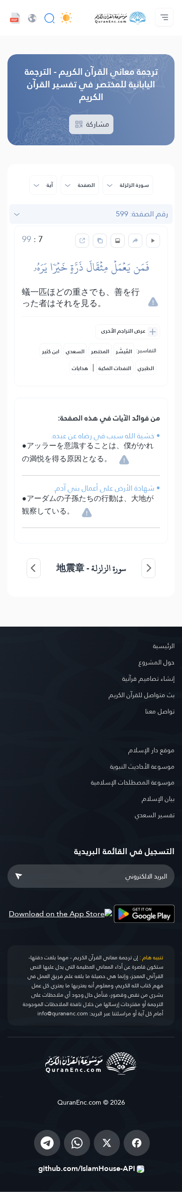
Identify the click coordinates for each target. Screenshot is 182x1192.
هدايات (80, 368)
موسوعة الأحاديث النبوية (142, 766)
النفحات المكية (114, 368)
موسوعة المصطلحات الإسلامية (133, 782)
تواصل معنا (160, 711)
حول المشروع (157, 662)
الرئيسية (164, 646)
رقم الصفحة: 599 (142, 214)
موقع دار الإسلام (151, 750)
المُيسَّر (124, 351)
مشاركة (96, 124)
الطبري (146, 368)
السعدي (75, 351)
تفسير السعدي (155, 815)
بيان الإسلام (158, 798)
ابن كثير (50, 351)
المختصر (100, 351)
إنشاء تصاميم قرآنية (148, 678)
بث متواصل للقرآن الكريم (142, 695)
